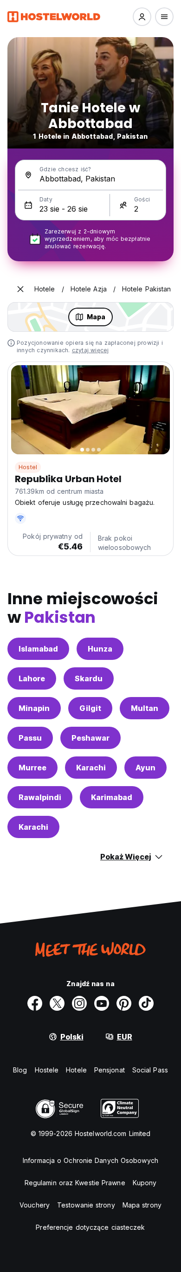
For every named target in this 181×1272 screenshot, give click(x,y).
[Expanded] (20, 289)
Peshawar (90, 738)
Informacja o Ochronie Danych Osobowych (90, 1160)
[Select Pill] (142, 16)
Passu (30, 738)
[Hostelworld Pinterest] (123, 1003)
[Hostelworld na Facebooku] (34, 1003)
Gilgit (90, 708)
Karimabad (111, 797)
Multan (144, 708)
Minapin (34, 708)
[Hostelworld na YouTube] (101, 1003)
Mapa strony (142, 1205)
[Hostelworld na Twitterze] (57, 1003)
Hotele (76, 1070)
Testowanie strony (86, 1205)
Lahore (32, 678)
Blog (20, 1070)
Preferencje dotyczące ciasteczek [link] (90, 1227)
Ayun (145, 767)
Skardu (89, 678)
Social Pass (150, 1070)
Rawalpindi (40, 797)
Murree (32, 767)
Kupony (145, 1183)
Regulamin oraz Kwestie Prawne (75, 1183)
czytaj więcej (90, 350)
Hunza (100, 648)
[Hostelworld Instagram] (79, 1003)
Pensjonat (109, 1070)
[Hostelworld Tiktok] (146, 1003)
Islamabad (38, 648)
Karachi (91, 767)
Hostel (28, 467)
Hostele (47, 1070)
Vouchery (34, 1205)
